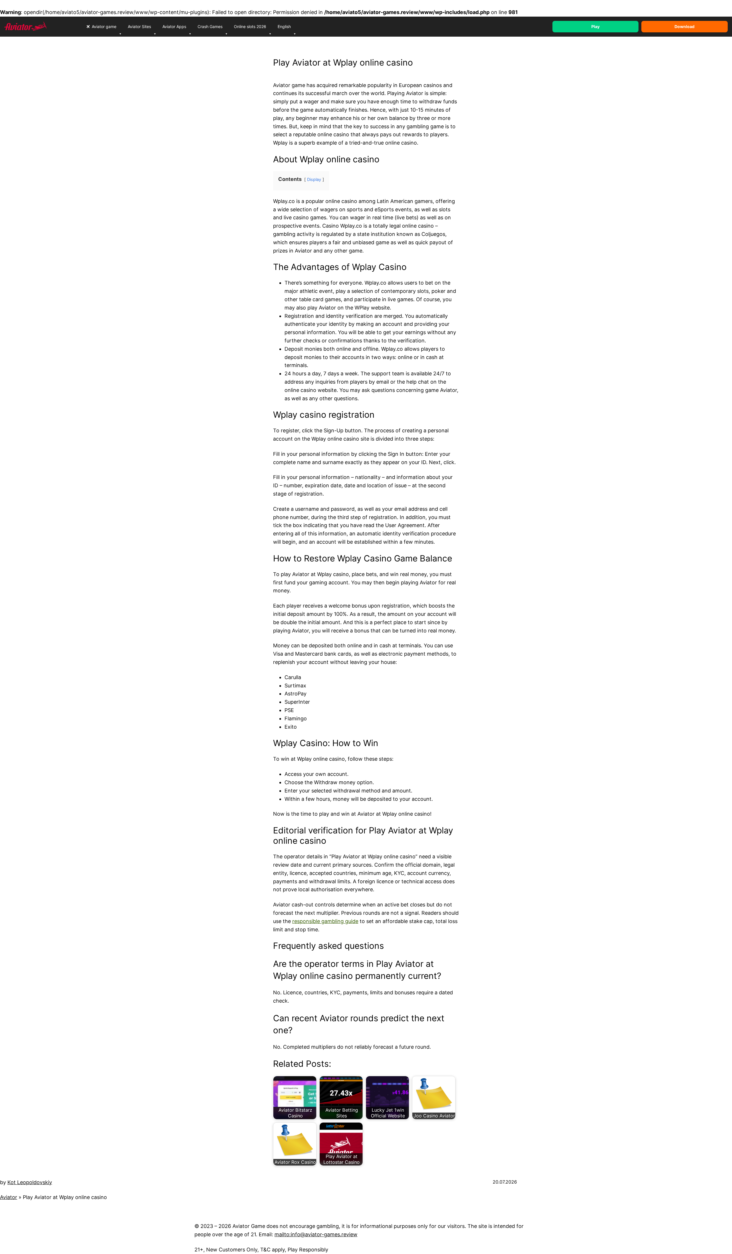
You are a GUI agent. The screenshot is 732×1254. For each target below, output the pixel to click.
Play (595, 26)
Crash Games (210, 26)
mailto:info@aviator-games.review (315, 1234)
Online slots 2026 (250, 26)
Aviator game (104, 26)
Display (314, 179)
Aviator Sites (139, 26)
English (284, 26)
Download (685, 26)
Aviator (8, 1197)
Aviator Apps (174, 26)
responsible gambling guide (325, 921)
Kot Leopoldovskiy (29, 1182)
